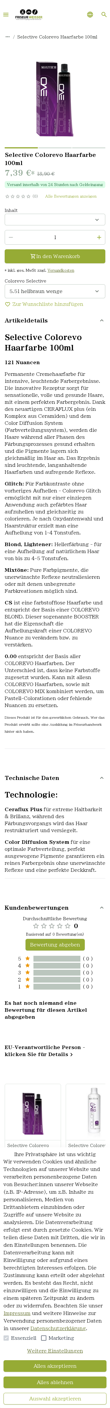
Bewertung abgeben (55, 944)
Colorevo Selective (25, 281)
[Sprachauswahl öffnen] (90, 14)
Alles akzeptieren (55, 1366)
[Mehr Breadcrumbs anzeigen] (8, 37)
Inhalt (11, 210)
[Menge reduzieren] (11, 237)
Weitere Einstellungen (55, 1351)
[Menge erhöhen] (99, 237)
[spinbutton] (55, 237)
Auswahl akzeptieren (55, 1398)
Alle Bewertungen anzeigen (71, 196)
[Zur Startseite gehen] (28, 14)
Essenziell (23, 1338)
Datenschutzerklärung (58, 1328)
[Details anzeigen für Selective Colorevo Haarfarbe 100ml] (33, 1112)
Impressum (17, 1313)
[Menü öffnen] (6, 14)
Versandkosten (61, 270)
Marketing (61, 1338)
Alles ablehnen (55, 1382)
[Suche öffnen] (104, 14)
